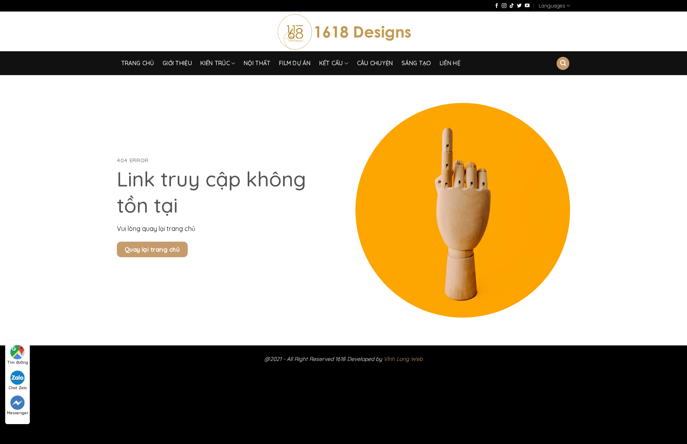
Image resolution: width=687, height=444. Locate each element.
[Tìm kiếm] (563, 63)
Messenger (17, 412)
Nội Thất (257, 63)
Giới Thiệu (177, 63)
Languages (552, 5)
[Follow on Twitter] (519, 6)
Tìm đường (17, 362)
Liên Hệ (450, 63)
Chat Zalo (18, 387)
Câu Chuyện (375, 63)
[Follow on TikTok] (511, 6)
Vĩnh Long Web (403, 359)
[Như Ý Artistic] (343, 31)
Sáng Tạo (416, 63)
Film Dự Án (295, 63)
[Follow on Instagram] (504, 6)
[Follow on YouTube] (527, 6)
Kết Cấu (331, 63)
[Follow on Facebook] (496, 6)
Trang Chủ (137, 63)
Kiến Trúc (215, 63)
